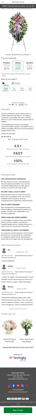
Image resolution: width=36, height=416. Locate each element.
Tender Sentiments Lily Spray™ (24, 255)
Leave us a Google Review (18, 392)
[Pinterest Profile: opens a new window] (18, 385)
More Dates (30, 89)
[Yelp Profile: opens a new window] (26, 385)
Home (3, 9)
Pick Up (17, 83)
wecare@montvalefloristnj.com (18, 379)
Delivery (6, 84)
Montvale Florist (18, 2)
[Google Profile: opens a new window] (22, 385)
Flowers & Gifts (10, 9)
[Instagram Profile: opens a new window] (9, 385)
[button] (32, 411)
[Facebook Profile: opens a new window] (13, 385)
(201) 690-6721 (18, 377)
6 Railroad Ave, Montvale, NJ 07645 (18, 375)
